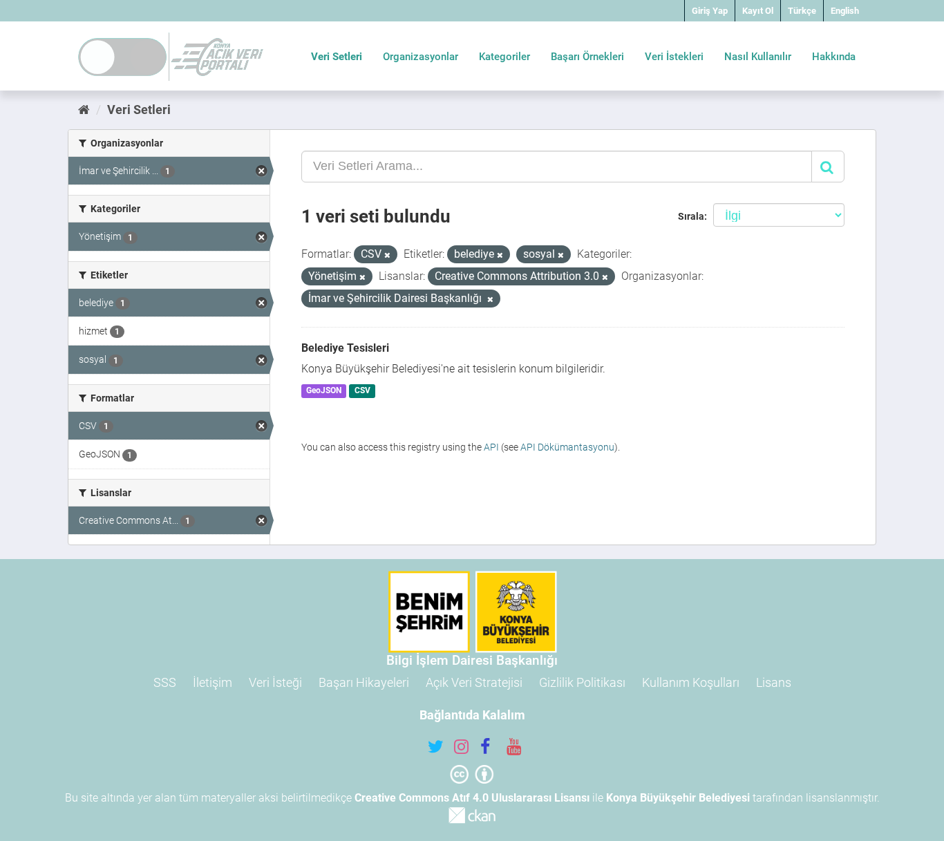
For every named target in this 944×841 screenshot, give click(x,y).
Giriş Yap (710, 11)
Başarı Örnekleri (587, 56)
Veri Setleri (336, 56)
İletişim (212, 682)
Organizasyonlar (420, 56)
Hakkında (834, 56)
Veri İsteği (275, 682)
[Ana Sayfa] (84, 109)
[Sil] (387, 255)
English (845, 11)
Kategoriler (504, 56)
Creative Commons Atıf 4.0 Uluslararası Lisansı (472, 797)
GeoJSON (323, 391)
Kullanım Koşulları (690, 682)
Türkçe (802, 11)
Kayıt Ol (757, 11)
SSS (164, 682)
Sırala (691, 216)
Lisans (773, 682)
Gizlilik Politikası (582, 682)
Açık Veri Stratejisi (474, 682)
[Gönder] (827, 166)
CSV (362, 391)
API (491, 447)
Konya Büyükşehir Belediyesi (678, 797)
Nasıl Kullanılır (757, 56)
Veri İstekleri (674, 56)
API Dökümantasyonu (567, 447)
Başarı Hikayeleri (364, 682)
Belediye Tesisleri (345, 348)
